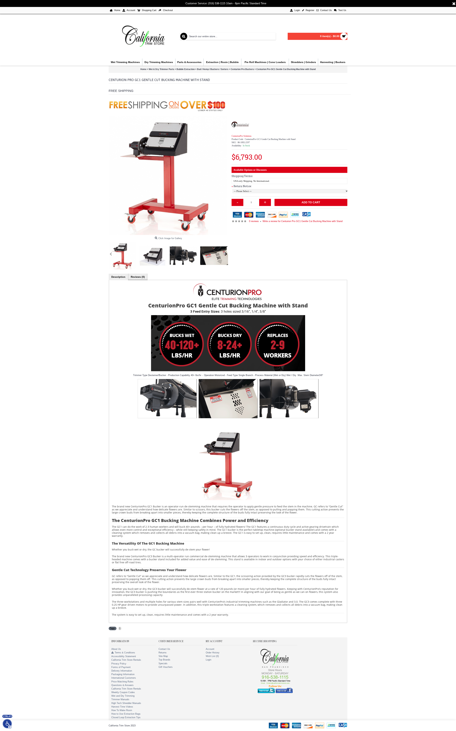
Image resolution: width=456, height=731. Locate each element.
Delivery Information (121, 670)
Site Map (163, 656)
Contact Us (164, 649)
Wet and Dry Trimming (122, 696)
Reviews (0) (138, 276)
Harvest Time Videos (122, 706)
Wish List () (212, 656)
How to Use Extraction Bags (126, 713)
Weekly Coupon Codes (123, 692)
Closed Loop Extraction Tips (126, 717)
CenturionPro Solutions (242, 136)
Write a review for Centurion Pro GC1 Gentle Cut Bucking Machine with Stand (303, 221)
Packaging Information (122, 674)
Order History (212, 652)
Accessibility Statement (123, 656)
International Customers (123, 678)
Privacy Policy (118, 663)
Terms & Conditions (125, 652)
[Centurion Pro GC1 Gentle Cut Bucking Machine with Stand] (168, 175)
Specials (163, 663)
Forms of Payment (121, 667)
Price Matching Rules (122, 681)
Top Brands (164, 659)
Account (210, 649)
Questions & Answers (122, 685)
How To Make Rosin (121, 710)
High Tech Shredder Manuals (126, 703)
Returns (163, 652)
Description (118, 276)
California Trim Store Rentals (126, 660)
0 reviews (254, 221)
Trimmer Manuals (120, 699)
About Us (116, 649)
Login (208, 659)
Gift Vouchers (166, 667)
